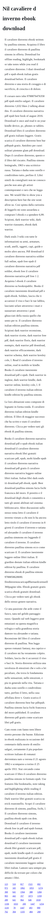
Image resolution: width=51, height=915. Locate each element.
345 (14, 888)
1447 (32, 904)
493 (30, 908)
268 (39, 912)
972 (6, 888)
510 (14, 884)
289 (6, 900)
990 (38, 908)
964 (22, 900)
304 (14, 912)
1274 (40, 888)
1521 (30, 884)
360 (6, 892)
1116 (7, 908)
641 (14, 892)
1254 (41, 904)
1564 (22, 892)
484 (31, 912)
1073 (30, 896)
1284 (39, 892)
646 (30, 900)
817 (22, 884)
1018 (38, 900)
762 (6, 912)
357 (22, 896)
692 (39, 884)
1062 (22, 888)
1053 (31, 888)
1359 (39, 896)
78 (14, 908)
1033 (16, 904)
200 (24, 904)
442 (14, 896)
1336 (7, 904)
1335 (22, 912)
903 (6, 896)
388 (31, 892)
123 (6, 884)
